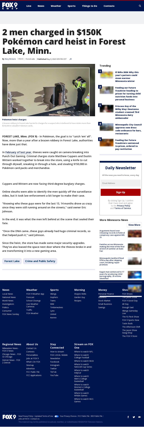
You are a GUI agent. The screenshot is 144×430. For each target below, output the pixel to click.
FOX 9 (21, 59)
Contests (30, 351)
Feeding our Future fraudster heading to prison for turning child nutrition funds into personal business (128, 93)
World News (7, 300)
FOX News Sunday (10, 314)
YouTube (54, 375)
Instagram (54, 365)
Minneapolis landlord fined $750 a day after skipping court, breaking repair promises (112, 261)
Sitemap (30, 365)
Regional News (11, 344)
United (53, 314)
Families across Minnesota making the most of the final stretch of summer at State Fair (112, 247)
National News (9, 297)
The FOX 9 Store (129, 336)
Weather (31, 290)
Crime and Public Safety (40, 261)
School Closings (33, 300)
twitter (134, 417)
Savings (101, 307)
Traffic (29, 310)
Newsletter (55, 358)
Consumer (7, 310)
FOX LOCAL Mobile (59, 355)
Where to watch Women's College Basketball (82, 387)
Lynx (52, 310)
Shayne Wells (80, 293)
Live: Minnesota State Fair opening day (111, 286)
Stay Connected (57, 346)
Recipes (77, 300)
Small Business (105, 304)
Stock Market (104, 300)
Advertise (30, 368)
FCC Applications (33, 375)
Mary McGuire (10, 59)
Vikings (53, 293)
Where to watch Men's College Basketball (81, 379)
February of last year (18, 152)
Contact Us (31, 348)
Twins (53, 300)
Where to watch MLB (84, 361)
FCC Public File (33, 372)
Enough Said (127, 307)
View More (134, 224)
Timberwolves (56, 307)
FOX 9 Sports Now (130, 320)
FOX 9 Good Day (130, 300)
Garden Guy (79, 297)
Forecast (30, 297)
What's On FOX (33, 361)
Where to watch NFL (83, 351)
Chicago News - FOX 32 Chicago (11, 355)
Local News (7, 293)
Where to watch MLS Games (83, 400)
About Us (32, 344)
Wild (52, 304)
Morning (79, 290)
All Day (125, 304)
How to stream (57, 351)
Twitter (53, 368)
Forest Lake (30, 59)
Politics (5, 307)
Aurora (53, 317)
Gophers (54, 297)
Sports (54, 290)
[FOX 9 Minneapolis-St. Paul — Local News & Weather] (11, 6)
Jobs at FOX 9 (32, 358)
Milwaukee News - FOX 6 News (10, 349)
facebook (128, 417)
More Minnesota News (114, 220)
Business (102, 297)
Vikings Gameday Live (130, 312)
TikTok (53, 372)
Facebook (54, 361)
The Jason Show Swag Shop (129, 331)
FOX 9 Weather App (35, 293)
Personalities (32, 355)
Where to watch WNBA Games (81, 394)
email (139, 417)
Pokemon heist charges (14, 119)
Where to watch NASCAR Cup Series (83, 365)
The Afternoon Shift (131, 326)
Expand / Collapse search (140, 6)
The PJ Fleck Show (130, 316)
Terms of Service (122, 208)
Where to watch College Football (81, 356)
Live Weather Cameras (32, 305)
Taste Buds (127, 323)
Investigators (8, 304)
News (5, 290)
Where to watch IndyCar (81, 371)
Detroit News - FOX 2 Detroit (11, 361)
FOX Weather (32, 313)
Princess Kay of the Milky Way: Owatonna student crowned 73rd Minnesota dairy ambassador (127, 112)
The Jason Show (129, 297)
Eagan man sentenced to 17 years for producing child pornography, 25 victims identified (112, 275)
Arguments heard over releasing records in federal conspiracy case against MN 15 (112, 234)
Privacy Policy (123, 205)
